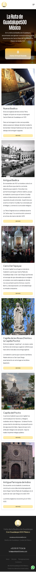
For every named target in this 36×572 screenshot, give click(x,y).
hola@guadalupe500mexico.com (18, 551)
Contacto (18, 562)
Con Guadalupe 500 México (18, 532)
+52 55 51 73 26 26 (18, 548)
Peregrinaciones (23, 559)
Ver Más (18, 135)
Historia (13, 559)
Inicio (7, 559)
